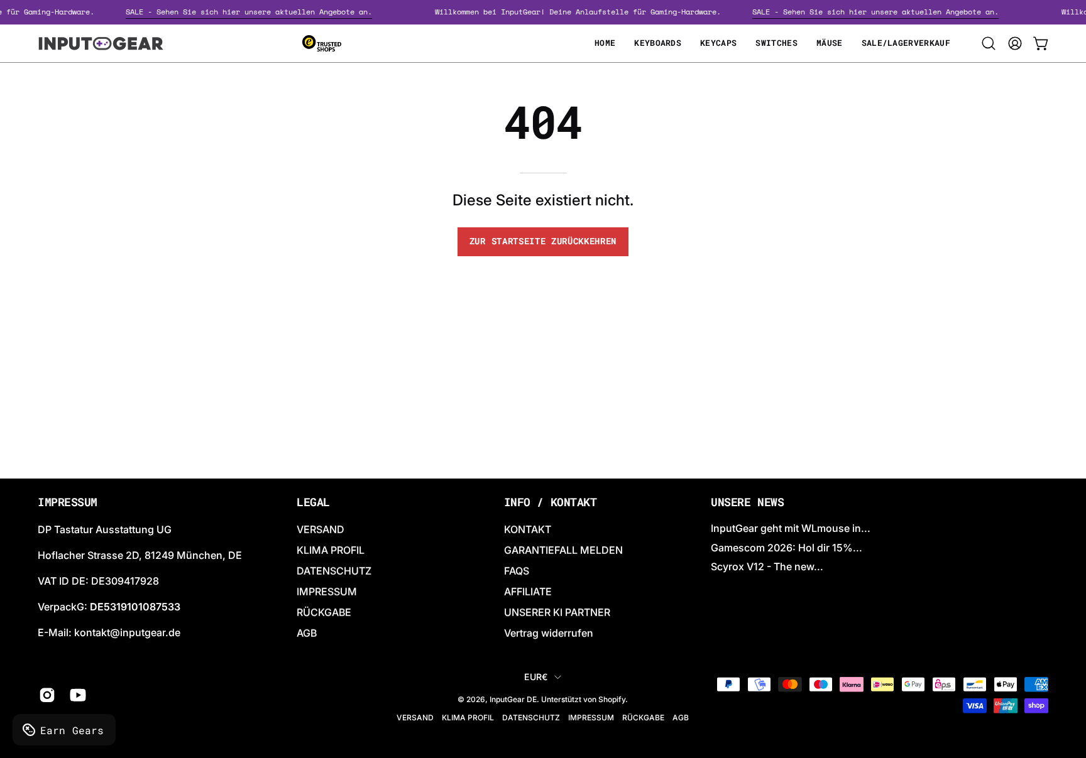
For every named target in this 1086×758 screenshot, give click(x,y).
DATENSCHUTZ (334, 571)
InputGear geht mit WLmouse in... (790, 528)
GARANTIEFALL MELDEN (563, 550)
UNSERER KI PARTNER (557, 612)
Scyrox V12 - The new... (767, 566)
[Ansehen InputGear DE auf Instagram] (45, 695)
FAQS (516, 571)
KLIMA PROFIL (331, 550)
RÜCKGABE (324, 612)
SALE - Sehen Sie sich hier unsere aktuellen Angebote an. (255, 11)
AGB (307, 633)
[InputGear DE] (100, 43)
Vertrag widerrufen (548, 633)
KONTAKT (527, 529)
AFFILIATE (528, 591)
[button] (988, 43)
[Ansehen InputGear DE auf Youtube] (76, 695)
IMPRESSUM (327, 591)
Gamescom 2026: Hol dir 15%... (786, 547)
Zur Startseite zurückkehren (543, 241)
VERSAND (320, 529)
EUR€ (535, 676)
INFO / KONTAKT (550, 502)
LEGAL (313, 502)
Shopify (611, 699)
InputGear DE (513, 699)
